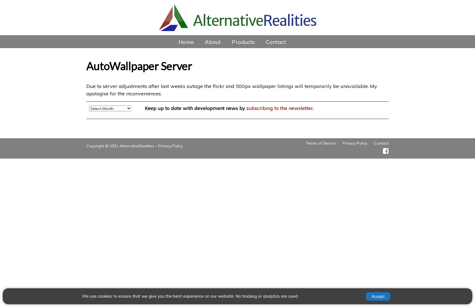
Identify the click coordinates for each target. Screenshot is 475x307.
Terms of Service (321, 143)
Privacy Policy (170, 145)
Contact (276, 41)
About (213, 41)
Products (243, 41)
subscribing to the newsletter (280, 108)
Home (186, 41)
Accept (378, 296)
